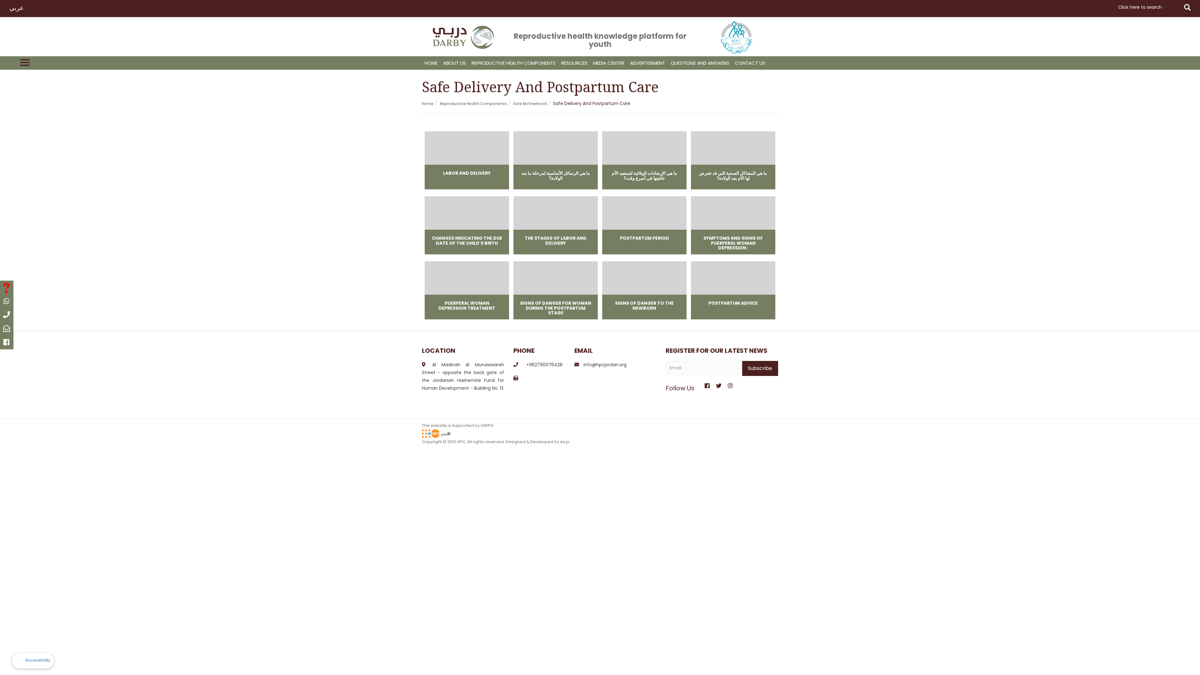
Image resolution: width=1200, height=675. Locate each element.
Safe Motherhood (530, 103)
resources (574, 63)
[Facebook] (707, 384)
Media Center (608, 63)
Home (431, 63)
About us (454, 63)
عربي (16, 7)
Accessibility (37, 660)
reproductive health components (514, 63)
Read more (467, 160)
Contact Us (750, 63)
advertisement (647, 63)
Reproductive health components (473, 103)
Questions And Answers (700, 63)
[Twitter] (718, 384)
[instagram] (730, 384)
